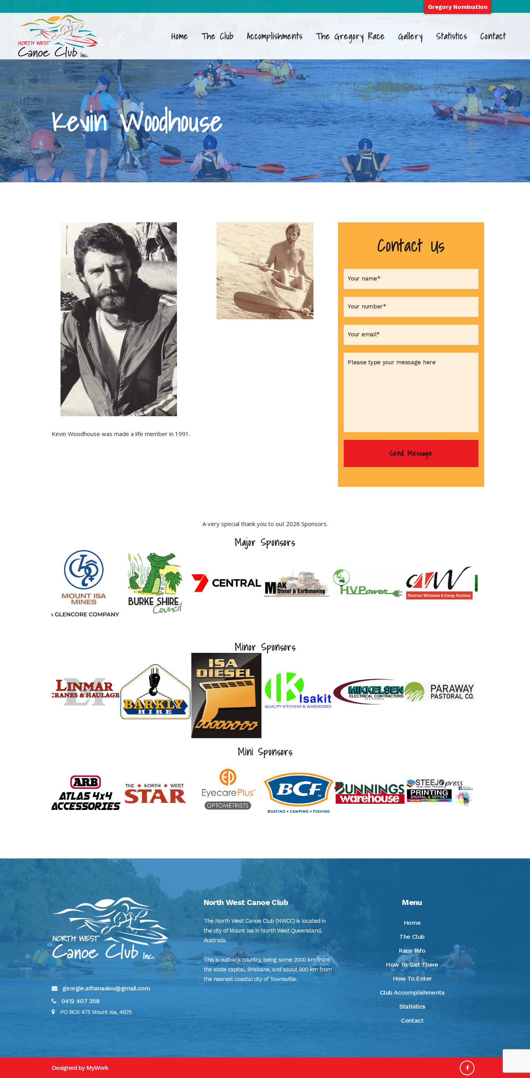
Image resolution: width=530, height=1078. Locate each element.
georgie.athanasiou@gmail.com (106, 988)
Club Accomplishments (412, 992)
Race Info (412, 950)
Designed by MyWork (80, 1067)
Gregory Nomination (457, 6)
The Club (411, 936)
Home (412, 922)
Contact (412, 1020)
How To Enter (412, 978)
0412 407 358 (80, 1001)
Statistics (412, 1006)
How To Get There (412, 964)
